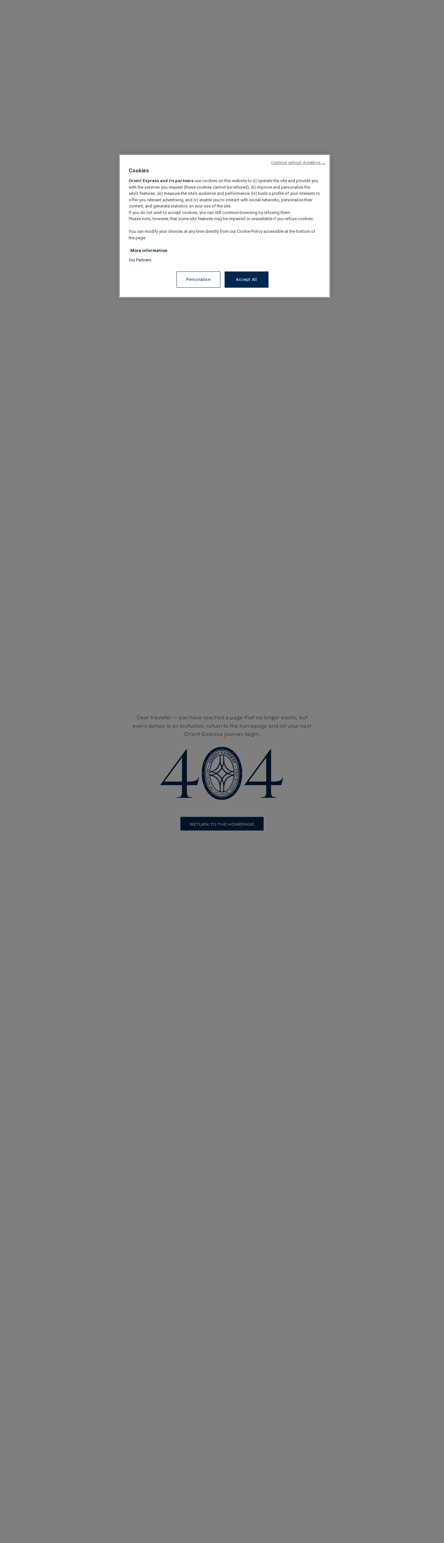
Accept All (246, 279)
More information (148, 250)
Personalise (198, 279)
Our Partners (140, 260)
